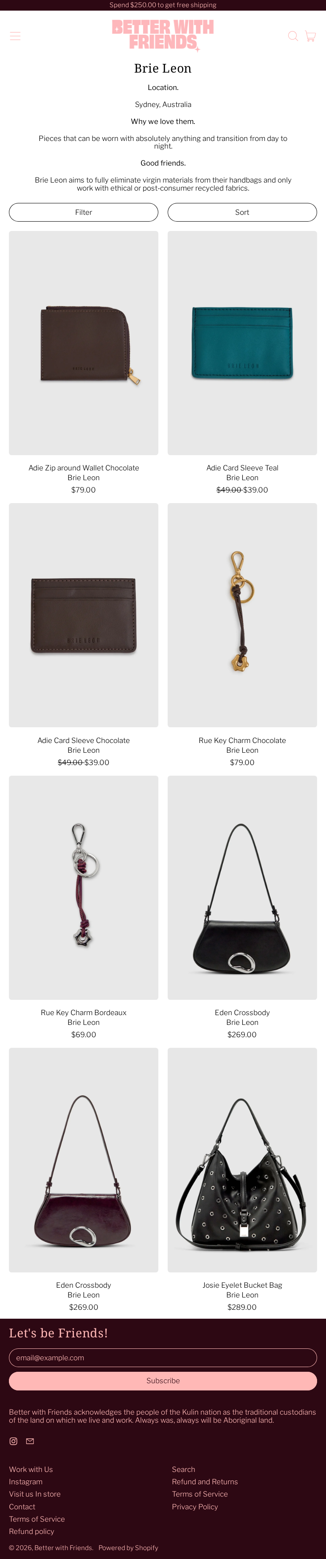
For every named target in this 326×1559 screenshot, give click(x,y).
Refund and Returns (205, 1481)
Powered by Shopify (128, 1548)
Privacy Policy (195, 1507)
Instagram (25, 1481)
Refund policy (31, 1531)
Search (183, 1469)
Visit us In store (35, 1494)
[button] (293, 36)
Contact (22, 1507)
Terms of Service (37, 1519)
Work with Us (31, 1469)
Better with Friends (63, 1548)
